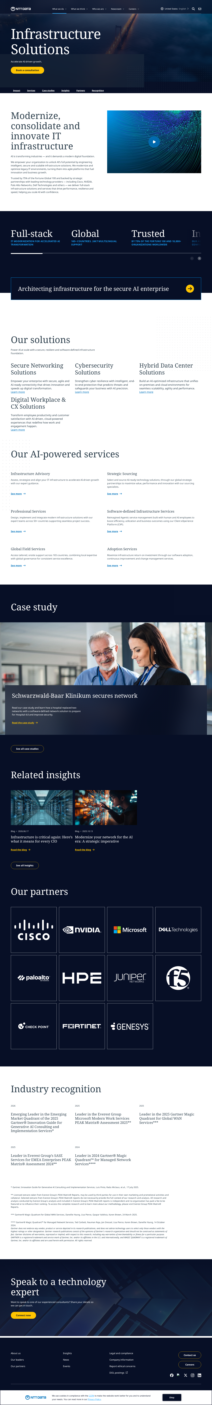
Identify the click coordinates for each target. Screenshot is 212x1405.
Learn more (18, 392)
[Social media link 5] (199, 1375)
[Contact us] (106, 289)
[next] (199, 258)
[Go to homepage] (21, 9)
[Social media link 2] (178, 1375)
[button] (59, 8)
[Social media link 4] (192, 1375)
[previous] (192, 258)
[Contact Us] (199, 8)
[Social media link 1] (171, 1375)
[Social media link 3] (185, 1375)
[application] (106, 1397)
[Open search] (193, 8)
